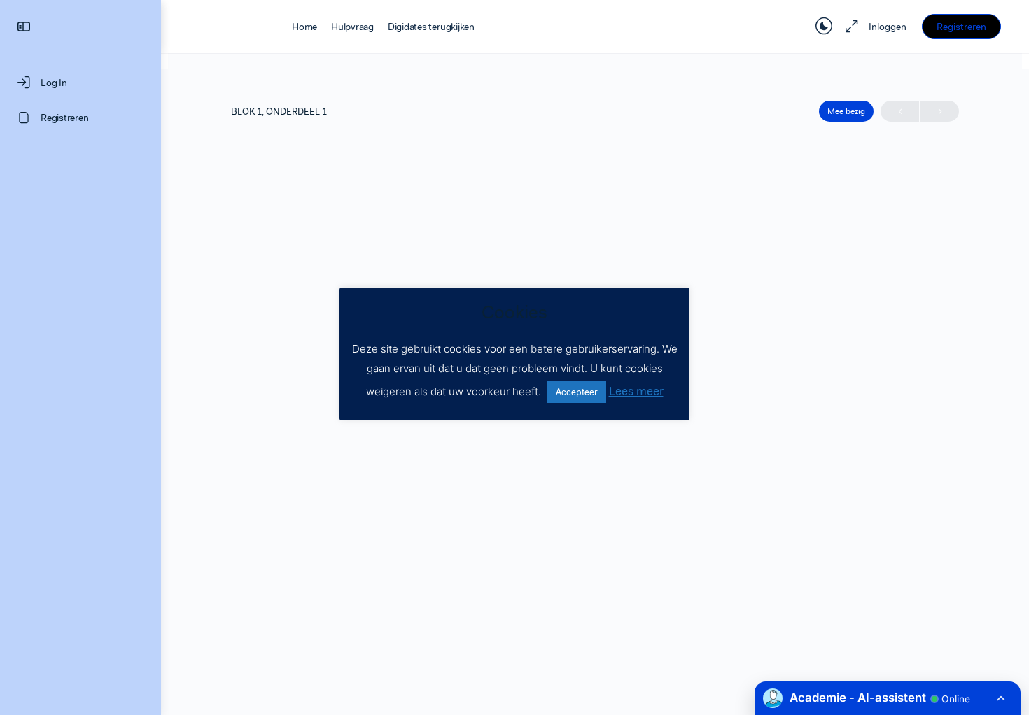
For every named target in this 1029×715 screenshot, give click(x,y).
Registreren (961, 26)
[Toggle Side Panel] (24, 26)
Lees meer (636, 391)
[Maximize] (849, 26)
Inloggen (887, 26)
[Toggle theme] (824, 26)
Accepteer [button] (577, 392)
